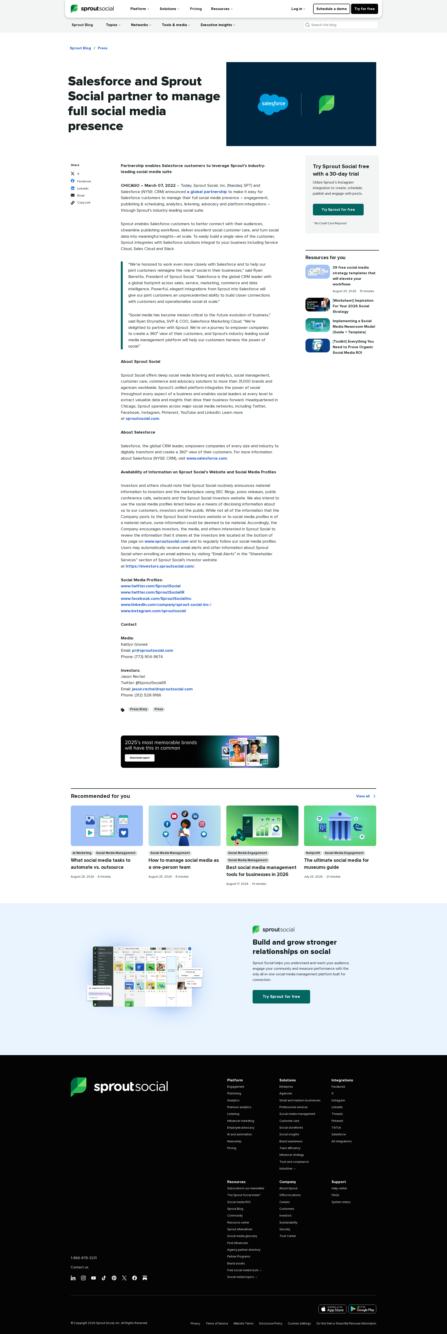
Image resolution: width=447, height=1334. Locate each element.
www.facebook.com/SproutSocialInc (156, 599)
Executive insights (216, 25)
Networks (139, 25)
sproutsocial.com (142, 419)
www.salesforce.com (206, 458)
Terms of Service (217, 1323)
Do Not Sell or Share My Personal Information (346, 1323)
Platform (138, 9)
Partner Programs (238, 1256)
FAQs (335, 1195)
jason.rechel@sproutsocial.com (162, 689)
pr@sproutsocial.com (152, 651)
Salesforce (339, 1134)
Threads (337, 1114)
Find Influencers (237, 1243)
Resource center (238, 1222)
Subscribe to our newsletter (245, 1188)
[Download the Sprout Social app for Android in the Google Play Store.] (362, 1309)
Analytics (233, 1100)
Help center (339, 1188)
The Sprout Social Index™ (244, 1195)
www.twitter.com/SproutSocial (151, 586)
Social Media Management (115, 853)
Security (284, 1229)
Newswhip (234, 1141)
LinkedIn (337, 1107)
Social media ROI (239, 1202)
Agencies (285, 1093)
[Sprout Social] (92, 9)
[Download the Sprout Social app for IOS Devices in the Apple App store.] (332, 1309)
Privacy (195, 1323)
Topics (111, 25)
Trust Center (287, 1236)
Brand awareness (291, 1141)
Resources (220, 9)
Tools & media (174, 25)
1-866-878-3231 (84, 1258)
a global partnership (207, 192)
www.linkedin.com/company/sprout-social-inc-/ (166, 605)
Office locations (290, 1195)
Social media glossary (242, 1236)
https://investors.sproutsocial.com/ (160, 566)
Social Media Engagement (247, 853)
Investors (285, 1215)
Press (103, 48)
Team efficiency (289, 1148)
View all (366, 796)
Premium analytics (239, 1107)
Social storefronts (291, 1127)
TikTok (336, 1127)
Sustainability (288, 1222)
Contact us (79, 1267)
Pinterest (337, 1121)
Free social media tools (243, 1270)
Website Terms (244, 1323)
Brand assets (236, 1263)
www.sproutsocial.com (167, 541)
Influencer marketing (240, 1121)
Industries (286, 1168)
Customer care (289, 1121)
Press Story (138, 709)
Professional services (293, 1107)
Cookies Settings (299, 1323)
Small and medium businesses (300, 1100)
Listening (233, 1114)
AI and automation (239, 1134)
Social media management (297, 1114)
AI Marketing (82, 853)
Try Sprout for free (338, 209)
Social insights (289, 1134)
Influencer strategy (291, 1155)
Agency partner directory (243, 1249)
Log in (296, 9)
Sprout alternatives (239, 1229)
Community (235, 1215)
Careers (284, 1202)
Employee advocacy (240, 1127)
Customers (286, 1208)
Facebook (338, 1086)
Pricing (196, 9)
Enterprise (286, 1086)
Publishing (234, 1093)
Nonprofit (313, 853)
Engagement (235, 1086)
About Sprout (288, 1188)
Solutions (168, 9)
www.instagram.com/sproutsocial (153, 611)
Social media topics (240, 1277)
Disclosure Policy (270, 1323)
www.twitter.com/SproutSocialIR (152, 592)
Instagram (338, 1100)
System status (341, 1202)
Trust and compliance (294, 1161)
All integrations (342, 1141)
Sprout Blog (82, 25)
